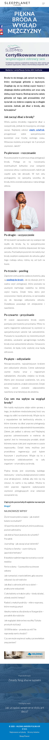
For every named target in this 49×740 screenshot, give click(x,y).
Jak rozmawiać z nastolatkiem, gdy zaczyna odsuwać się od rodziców (23, 577)
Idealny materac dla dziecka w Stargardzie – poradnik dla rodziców (24, 613)
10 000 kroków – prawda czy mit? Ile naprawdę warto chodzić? (20, 631)
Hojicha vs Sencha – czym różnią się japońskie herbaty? (20, 550)
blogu (7, 506)
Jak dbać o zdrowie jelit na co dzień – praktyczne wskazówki (20, 586)
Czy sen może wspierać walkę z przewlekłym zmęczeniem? (24, 640)
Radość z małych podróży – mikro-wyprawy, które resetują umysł (23, 604)
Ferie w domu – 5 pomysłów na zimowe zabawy (21, 568)
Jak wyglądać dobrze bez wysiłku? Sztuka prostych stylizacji (22, 622)
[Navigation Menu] (43, 3)
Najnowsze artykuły (18, 732)
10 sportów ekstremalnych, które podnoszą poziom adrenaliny (23, 527)
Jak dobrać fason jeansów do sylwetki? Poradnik (21, 536)
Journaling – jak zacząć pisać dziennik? (21, 543)
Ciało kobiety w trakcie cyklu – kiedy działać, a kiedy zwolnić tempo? (24, 595)
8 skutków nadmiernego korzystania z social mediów (23, 559)
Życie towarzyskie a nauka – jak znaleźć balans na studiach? (21, 518)
